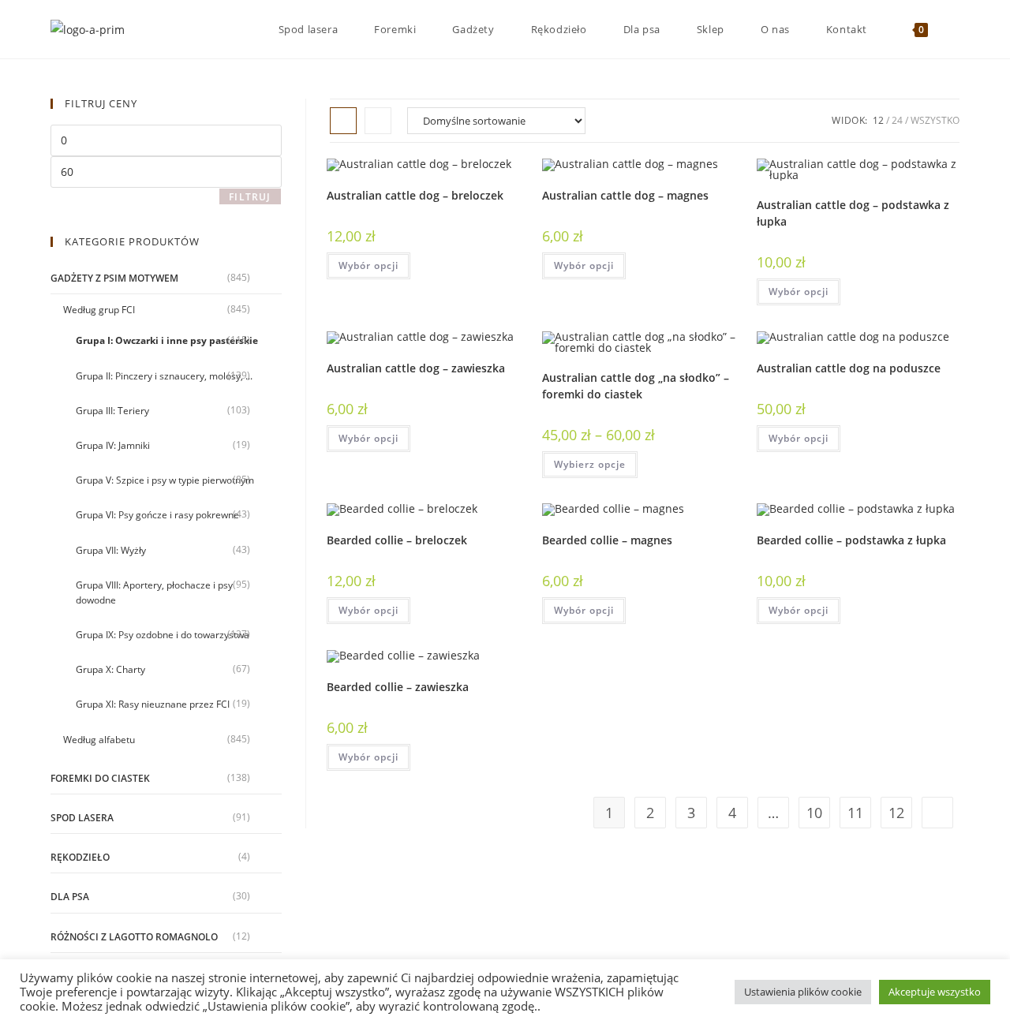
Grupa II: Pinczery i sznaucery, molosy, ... (164, 376)
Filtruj (250, 197)
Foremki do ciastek (100, 778)
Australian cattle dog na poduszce (849, 368)
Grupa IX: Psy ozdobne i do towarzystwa (162, 634)
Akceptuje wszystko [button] (934, 992)
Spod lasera (82, 817)
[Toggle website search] (955, 29)
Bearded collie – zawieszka (398, 686)
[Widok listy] (378, 120)
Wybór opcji (368, 265)
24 (897, 120)
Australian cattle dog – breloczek (415, 195)
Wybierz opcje (590, 464)
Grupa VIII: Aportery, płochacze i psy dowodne (154, 592)
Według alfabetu (99, 739)
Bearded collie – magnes (607, 540)
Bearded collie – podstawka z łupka (851, 540)
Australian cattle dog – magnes (625, 195)
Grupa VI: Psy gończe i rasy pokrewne (157, 514)
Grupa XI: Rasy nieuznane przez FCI (153, 704)
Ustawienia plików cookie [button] (803, 992)
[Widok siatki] (343, 120)
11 (855, 812)
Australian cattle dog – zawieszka (416, 368)
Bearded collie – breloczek (397, 540)
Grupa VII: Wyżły (111, 550)
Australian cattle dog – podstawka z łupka (853, 213)
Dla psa (69, 896)
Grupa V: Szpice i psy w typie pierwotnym (165, 480)
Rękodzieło (80, 857)
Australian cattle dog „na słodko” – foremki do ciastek (635, 386)
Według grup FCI (99, 309)
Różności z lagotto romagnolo (134, 937)
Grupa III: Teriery (112, 410)
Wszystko (935, 120)
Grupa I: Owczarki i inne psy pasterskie (167, 340)
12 (878, 120)
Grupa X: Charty (110, 669)
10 (814, 812)
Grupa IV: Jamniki (113, 445)
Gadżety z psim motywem (114, 278)
